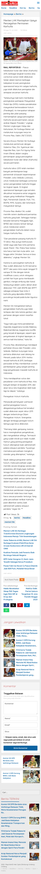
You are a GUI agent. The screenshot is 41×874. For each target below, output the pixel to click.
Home (5, 869)
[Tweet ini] (13, 605)
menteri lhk (10, 522)
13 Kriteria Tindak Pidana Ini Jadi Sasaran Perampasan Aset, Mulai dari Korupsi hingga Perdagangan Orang (26, 655)
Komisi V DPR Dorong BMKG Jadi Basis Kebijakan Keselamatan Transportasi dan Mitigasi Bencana (26, 645)
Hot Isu (20, 869)
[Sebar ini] (6, 605)
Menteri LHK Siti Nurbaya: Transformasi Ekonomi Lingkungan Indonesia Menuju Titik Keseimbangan (20, 534)
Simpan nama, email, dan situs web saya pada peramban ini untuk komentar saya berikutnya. (20, 740)
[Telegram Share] (27, 605)
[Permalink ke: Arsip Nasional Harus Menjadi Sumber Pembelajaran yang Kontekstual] (9, 672)
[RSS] (21, 579)
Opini (34, 869)
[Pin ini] (20, 605)
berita (17, 518)
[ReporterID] (9, 3)
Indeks (3, 871)
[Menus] (38, 3)
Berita (28, 869)
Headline (27, 518)
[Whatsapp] (6, 610)
